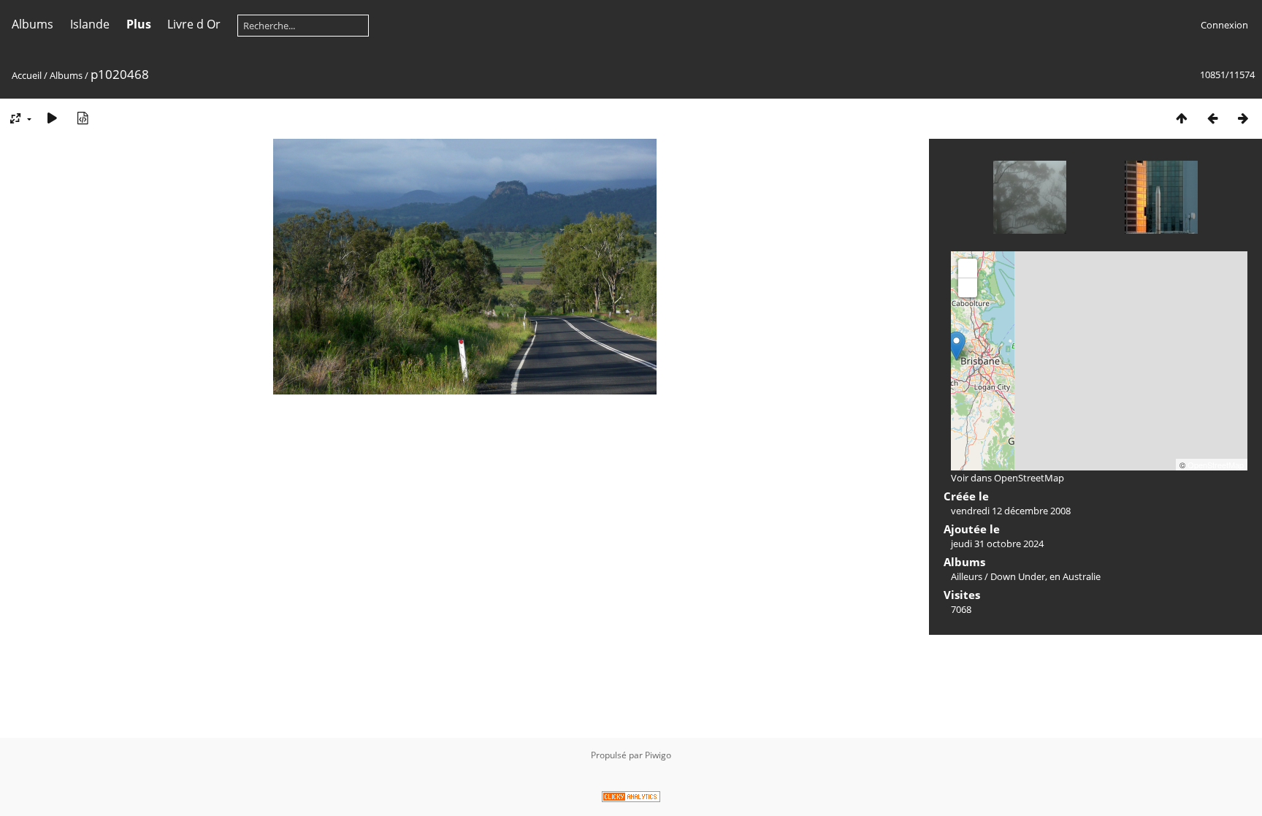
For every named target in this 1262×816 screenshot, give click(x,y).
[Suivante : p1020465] (1243, 118)
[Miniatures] (1181, 118)
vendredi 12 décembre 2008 (1011, 510)
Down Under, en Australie (1045, 576)
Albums (32, 24)
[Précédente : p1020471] (1212, 118)
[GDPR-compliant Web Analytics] (631, 799)
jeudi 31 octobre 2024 (997, 543)
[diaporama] (52, 118)
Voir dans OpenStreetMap (1007, 477)
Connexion (1224, 24)
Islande (90, 24)
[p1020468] (956, 346)
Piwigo (658, 755)
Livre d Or (194, 24)
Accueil (27, 75)
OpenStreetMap (1216, 464)
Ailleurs (966, 576)
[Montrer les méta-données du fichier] (82, 118)
